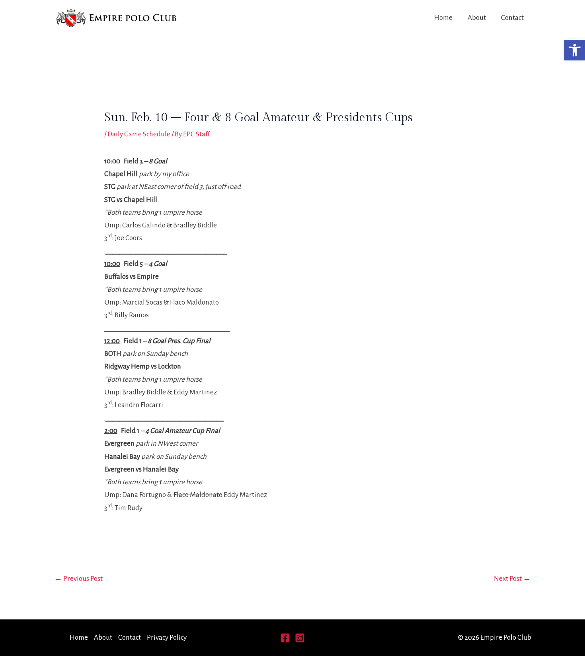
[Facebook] (285, 638)
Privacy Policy (167, 637)
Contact (512, 17)
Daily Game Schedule (138, 134)
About (477, 17)
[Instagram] (300, 638)
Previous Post (79, 578)
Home (443, 17)
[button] (574, 50)
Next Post (512, 578)
